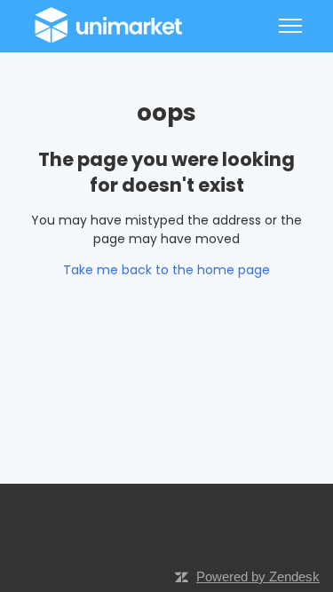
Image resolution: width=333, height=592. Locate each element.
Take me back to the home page (166, 270)
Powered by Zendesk (258, 576)
